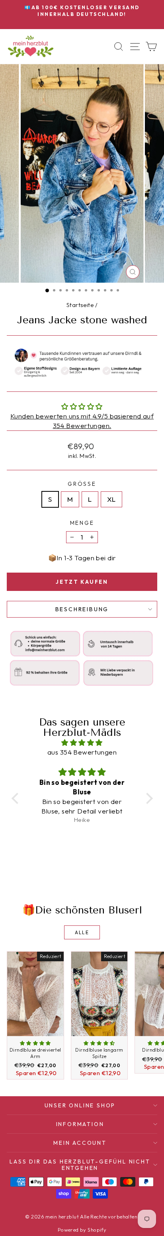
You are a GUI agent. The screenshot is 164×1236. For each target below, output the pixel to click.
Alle (82, 932)
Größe (82, 483)
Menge (82, 522)
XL (111, 499)
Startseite (80, 305)
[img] (82, 742)
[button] (16, 798)
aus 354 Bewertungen (82, 752)
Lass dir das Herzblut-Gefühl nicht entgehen (80, 1164)
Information (80, 1124)
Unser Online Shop (80, 1105)
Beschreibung (82, 609)
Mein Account (80, 1142)
